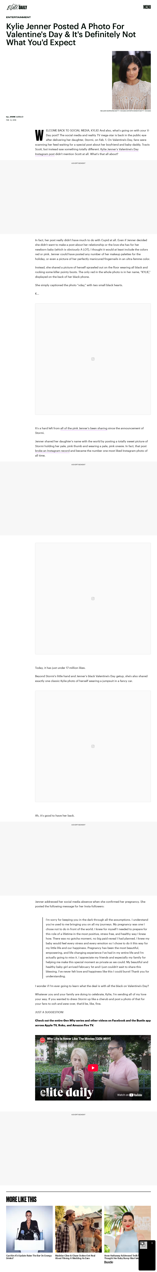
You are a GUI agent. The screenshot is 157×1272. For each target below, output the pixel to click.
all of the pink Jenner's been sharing (83, 428)
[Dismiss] (152, 1243)
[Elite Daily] (17, 7)
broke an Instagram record (52, 450)
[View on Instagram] (93, 359)
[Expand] (142, 1243)
